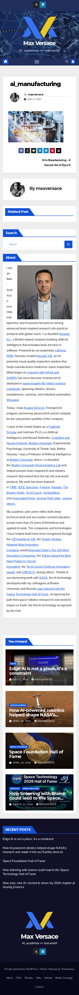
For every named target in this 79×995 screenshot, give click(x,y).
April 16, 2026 (22, 762)
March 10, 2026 (23, 804)
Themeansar (67, 969)
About (9, 977)
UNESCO (28, 572)
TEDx (19, 977)
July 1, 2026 (21, 679)
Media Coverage (18, 747)
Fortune (45, 487)
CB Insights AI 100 (23, 539)
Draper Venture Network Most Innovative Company (34, 545)
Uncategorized (18, 705)
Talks (13, 664)
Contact (39, 986)
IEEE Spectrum (28, 487)
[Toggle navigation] (37, 61)
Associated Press (23, 498)
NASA (43, 577)
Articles (14, 789)
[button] (66, 61)
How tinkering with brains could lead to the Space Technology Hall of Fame (37, 798)
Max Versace (39, 43)
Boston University (21, 459)
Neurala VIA (44, 356)
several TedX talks (49, 498)
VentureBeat (51, 492)
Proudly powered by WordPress (21, 969)
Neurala (13, 400)
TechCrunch (34, 492)
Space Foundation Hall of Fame (36, 754)
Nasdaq (56, 487)
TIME (13, 487)
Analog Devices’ (34, 407)
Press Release (31, 789)
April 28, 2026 (22, 721)
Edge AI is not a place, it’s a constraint (38, 671)
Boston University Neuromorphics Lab (36, 465)
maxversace (36, 94)
